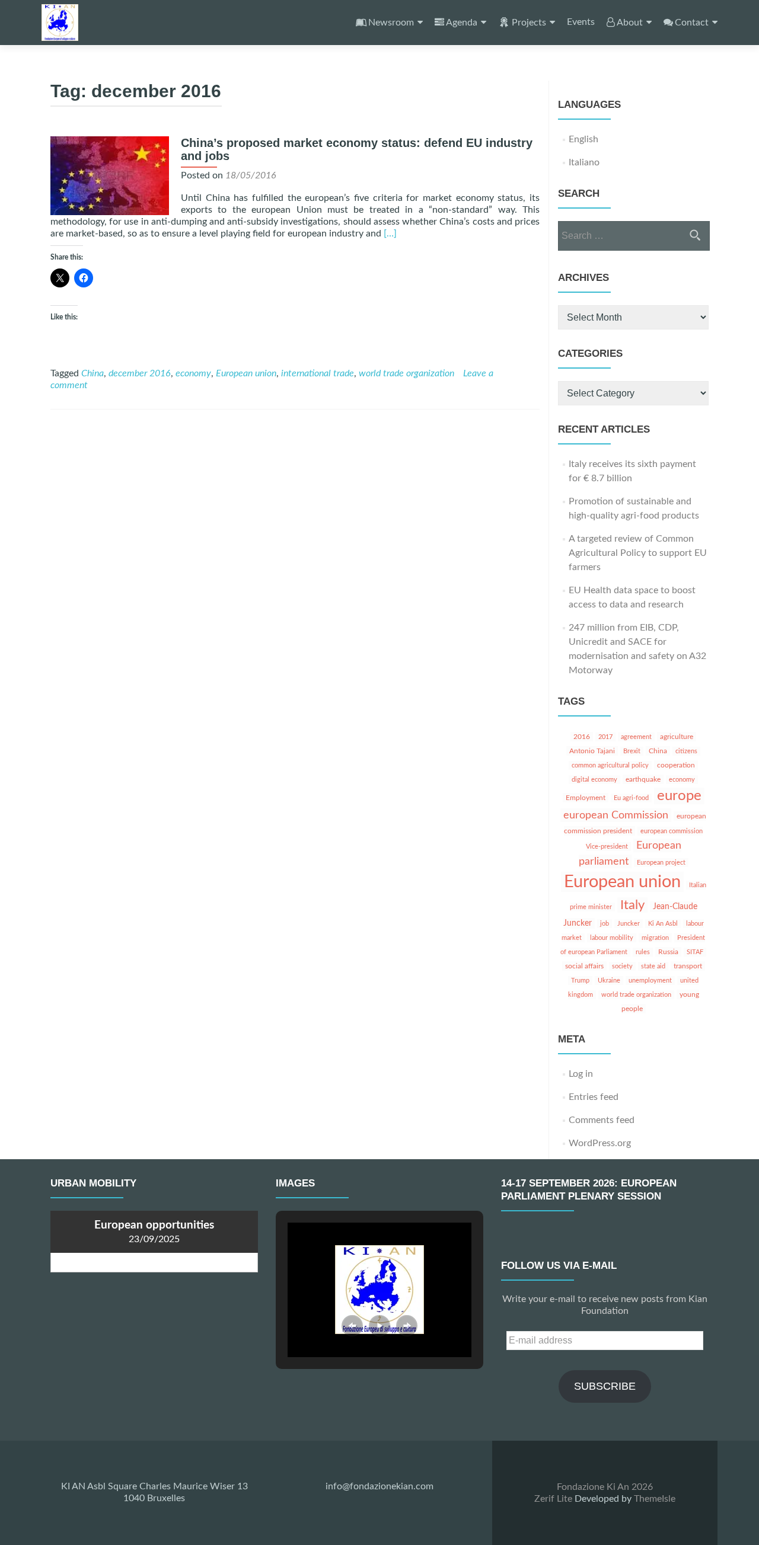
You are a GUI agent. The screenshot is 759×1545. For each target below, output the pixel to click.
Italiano (584, 162)
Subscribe (605, 1386)
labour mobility (611, 938)
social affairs (584, 966)
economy (193, 373)
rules (643, 952)
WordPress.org (600, 1143)
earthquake (643, 779)
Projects (529, 22)
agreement (636, 737)
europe (679, 796)
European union (246, 373)
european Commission (615, 815)
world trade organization (406, 373)
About (630, 22)
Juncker (628, 923)
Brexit (631, 751)
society (622, 966)
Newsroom (391, 22)
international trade (317, 373)
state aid (653, 966)
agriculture (676, 736)
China (92, 373)
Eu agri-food (631, 798)
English (583, 139)
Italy (632, 904)
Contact (692, 22)
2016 (581, 736)
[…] (390, 233)
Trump (580, 980)
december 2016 (140, 373)
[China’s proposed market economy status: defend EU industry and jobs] (109, 175)
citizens (686, 751)
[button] (352, 1325)
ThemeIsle (654, 1499)
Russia (668, 951)
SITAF (695, 952)
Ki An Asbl (663, 923)
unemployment (650, 980)
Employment (585, 797)
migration (655, 938)
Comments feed (601, 1120)
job (604, 923)
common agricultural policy (610, 765)
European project (661, 862)
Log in (581, 1074)
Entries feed (593, 1097)
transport (688, 966)
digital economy (594, 779)
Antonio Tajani (592, 750)
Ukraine (609, 980)
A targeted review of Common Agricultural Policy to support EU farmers (638, 553)
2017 (605, 737)
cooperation (676, 765)
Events (581, 22)
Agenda (461, 22)
